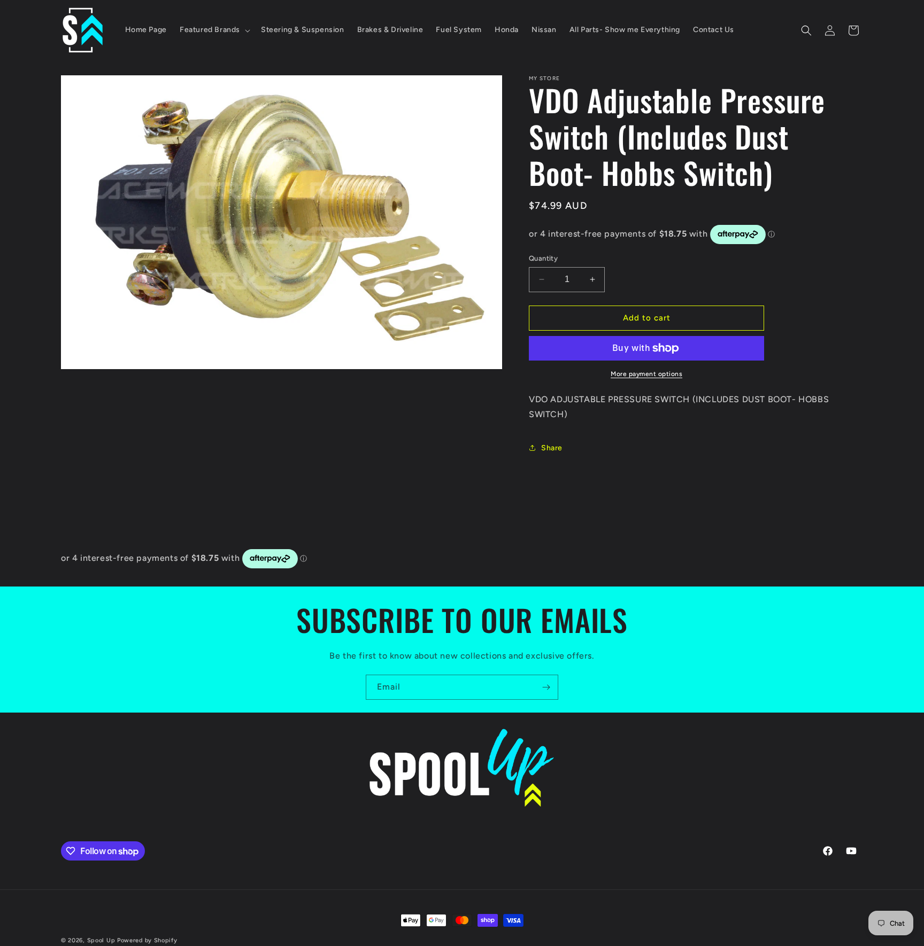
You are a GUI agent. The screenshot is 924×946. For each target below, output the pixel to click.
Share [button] (552, 447)
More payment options (646, 374)
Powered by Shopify (147, 940)
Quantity (543, 258)
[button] (214, 30)
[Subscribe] (546, 687)
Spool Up (101, 940)
